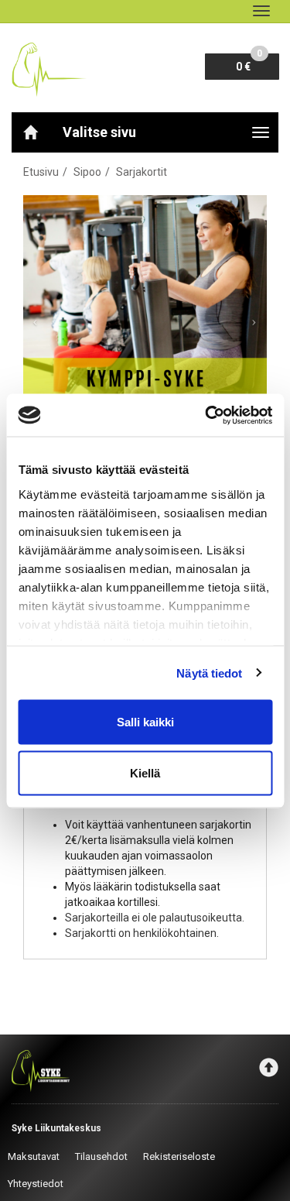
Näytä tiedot (209, 672)
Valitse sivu (99, 132)
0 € (249, 63)
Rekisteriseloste (179, 1156)
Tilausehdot (101, 1156)
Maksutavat (34, 1156)
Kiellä (145, 772)
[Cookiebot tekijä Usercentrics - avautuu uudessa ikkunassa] (206, 415)
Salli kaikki (145, 722)
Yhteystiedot (35, 1183)
